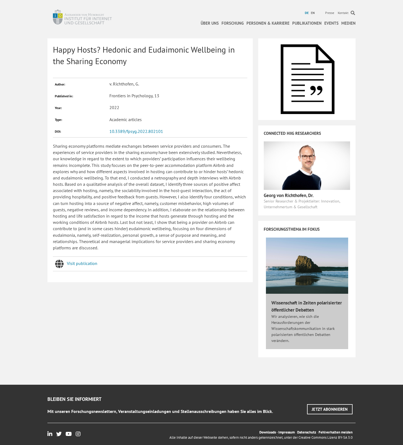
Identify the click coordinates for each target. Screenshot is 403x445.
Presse (329, 13)
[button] (330, 409)
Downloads (267, 432)
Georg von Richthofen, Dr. (289, 195)
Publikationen (307, 23)
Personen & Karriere (268, 23)
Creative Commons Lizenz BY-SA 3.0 (326, 437)
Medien (348, 23)
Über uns (210, 23)
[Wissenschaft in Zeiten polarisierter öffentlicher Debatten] (307, 265)
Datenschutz (306, 432)
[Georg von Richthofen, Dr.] (307, 165)
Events (331, 23)
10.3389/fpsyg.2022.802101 (136, 131)
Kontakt (343, 13)
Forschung (233, 23)
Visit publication (82, 263)
